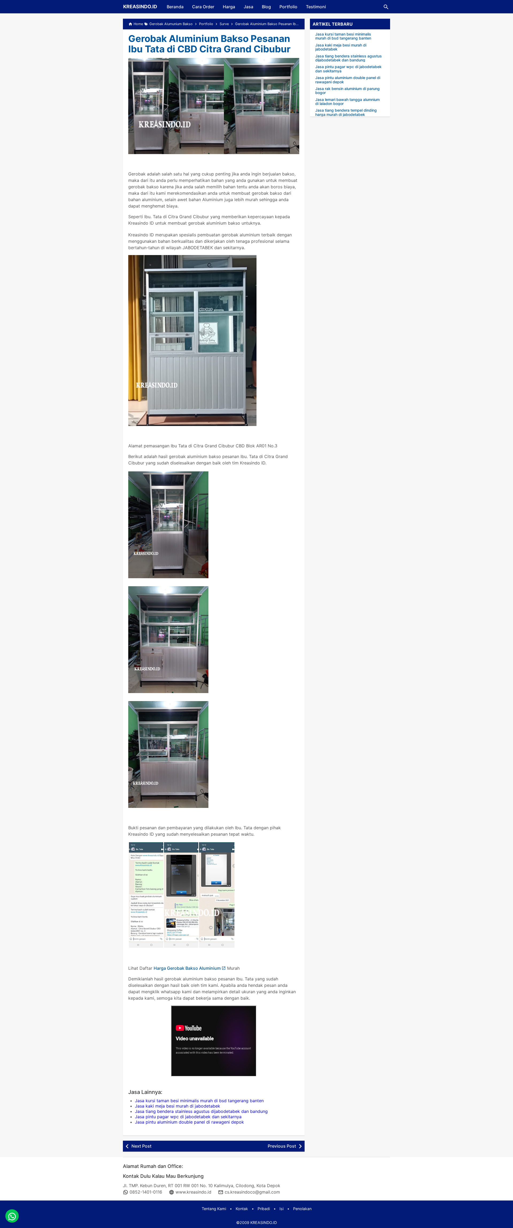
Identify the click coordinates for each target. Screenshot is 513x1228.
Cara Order (203, 6)
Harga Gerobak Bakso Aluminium (187, 968)
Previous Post (282, 1146)
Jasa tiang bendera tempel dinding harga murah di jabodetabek (346, 112)
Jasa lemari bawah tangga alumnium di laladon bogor (347, 101)
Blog (266, 6)
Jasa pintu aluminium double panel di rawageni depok (189, 1122)
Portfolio (288, 6)
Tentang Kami (214, 1208)
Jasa (248, 6)
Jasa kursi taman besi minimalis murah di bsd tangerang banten (199, 1100)
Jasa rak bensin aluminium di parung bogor (347, 91)
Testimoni (316, 6)
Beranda (175, 6)
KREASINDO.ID (140, 6)
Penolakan (302, 1208)
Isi (281, 1208)
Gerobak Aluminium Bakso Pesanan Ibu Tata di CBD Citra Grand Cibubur (209, 43)
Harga (229, 6)
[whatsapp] (12, 1216)
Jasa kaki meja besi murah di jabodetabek (177, 1106)
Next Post (141, 1146)
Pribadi (264, 1208)
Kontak (242, 1208)
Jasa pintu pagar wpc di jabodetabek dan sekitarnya (188, 1116)
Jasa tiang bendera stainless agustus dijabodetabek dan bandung (201, 1111)
